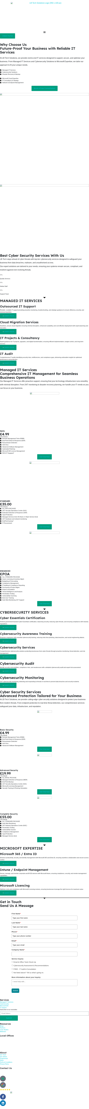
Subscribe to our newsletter (8, 1009)
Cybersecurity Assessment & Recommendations (31, 965)
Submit (15, 991)
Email (14, 941)
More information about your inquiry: (26, 977)
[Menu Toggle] (44, 32)
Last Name (16, 923)
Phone (14, 932)
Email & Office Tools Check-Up (25, 962)
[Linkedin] (3, 1103)
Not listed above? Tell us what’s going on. (29, 973)
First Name (16, 914)
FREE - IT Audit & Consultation (25, 969)
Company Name (18, 950)
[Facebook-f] (3, 1097)
